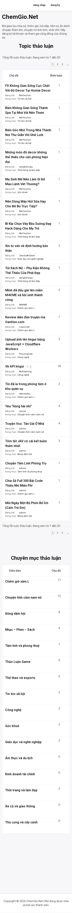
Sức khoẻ (22, 192)
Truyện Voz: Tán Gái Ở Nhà (24, 424)
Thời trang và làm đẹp (28, 170)
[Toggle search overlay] (26, 5)
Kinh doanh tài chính (20, 774)
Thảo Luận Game (17, 662)
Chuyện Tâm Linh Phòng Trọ (25, 463)
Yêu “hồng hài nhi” (18, 406)
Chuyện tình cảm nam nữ (30, 414)
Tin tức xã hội (24, 99)
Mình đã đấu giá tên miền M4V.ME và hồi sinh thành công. (24, 295)
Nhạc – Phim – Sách (20, 630)
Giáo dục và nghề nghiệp (30, 259)
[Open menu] (65, 5)
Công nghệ (23, 357)
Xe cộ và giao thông (20, 806)
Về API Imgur (14, 366)
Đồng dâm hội (24, 454)
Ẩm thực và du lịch (19, 758)
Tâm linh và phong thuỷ (29, 471)
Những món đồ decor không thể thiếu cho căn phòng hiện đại (26, 157)
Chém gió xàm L (26, 308)
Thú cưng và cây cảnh (21, 822)
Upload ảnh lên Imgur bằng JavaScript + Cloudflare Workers (25, 344)
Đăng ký (55, 5)
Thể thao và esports (20, 678)
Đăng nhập (39, 5)
